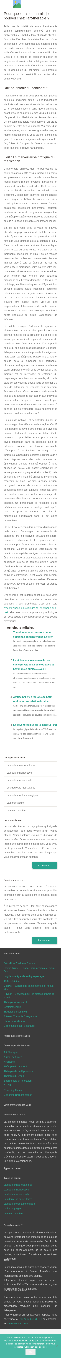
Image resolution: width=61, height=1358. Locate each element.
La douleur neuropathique (21, 765)
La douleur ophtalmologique (22, 795)
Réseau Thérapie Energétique (20, 1016)
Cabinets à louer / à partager (19, 1025)
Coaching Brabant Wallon (18, 1095)
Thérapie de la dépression (18, 1071)
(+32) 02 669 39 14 (31, 1319)
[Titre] (17, 4)
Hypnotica (9, 1061)
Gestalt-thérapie (12, 1007)
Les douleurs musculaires (21, 787)
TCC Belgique (12, 981)
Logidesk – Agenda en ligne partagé (24, 976)
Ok (30, 1352)
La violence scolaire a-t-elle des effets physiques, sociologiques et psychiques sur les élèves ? (33, 664)
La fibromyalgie (15, 802)
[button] (57, 3)
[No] (57, 1345)
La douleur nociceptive (19, 772)
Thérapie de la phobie (16, 1066)
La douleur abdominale (19, 780)
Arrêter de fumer (13, 1057)
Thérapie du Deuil (14, 1076)
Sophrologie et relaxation (18, 1080)
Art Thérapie (11, 1052)
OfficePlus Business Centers (20, 963)
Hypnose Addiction (14, 1021)
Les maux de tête (16, 810)
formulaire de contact (18, 1323)
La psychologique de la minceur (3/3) (35, 724)
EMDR (7, 1085)
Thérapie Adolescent (15, 1002)
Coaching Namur (13, 1090)
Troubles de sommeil (15, 1011)
